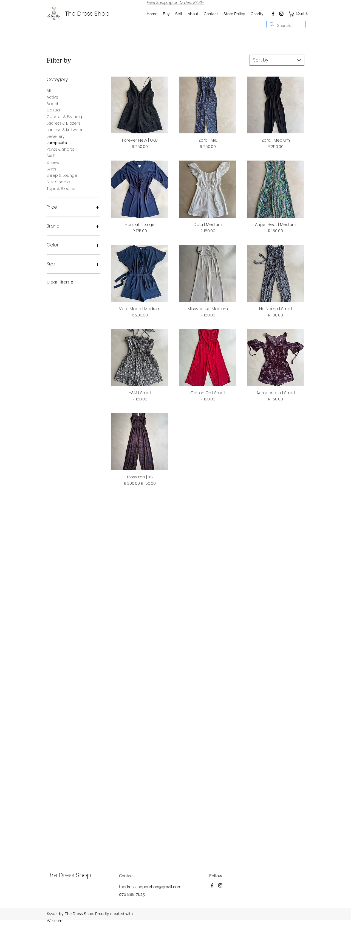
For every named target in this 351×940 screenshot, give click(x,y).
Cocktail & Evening (64, 116)
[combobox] (277, 60)
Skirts (51, 169)
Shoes (53, 162)
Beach (53, 103)
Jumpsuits (57, 142)
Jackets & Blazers (63, 123)
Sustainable (58, 182)
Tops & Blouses (62, 188)
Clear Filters (60, 282)
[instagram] (281, 13)
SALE (51, 156)
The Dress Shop (87, 13)
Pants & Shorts (60, 149)
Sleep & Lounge (62, 175)
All (49, 90)
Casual (54, 110)
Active (52, 97)
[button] (299, 13)
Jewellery (55, 136)
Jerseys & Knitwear (65, 130)
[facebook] (273, 13)
